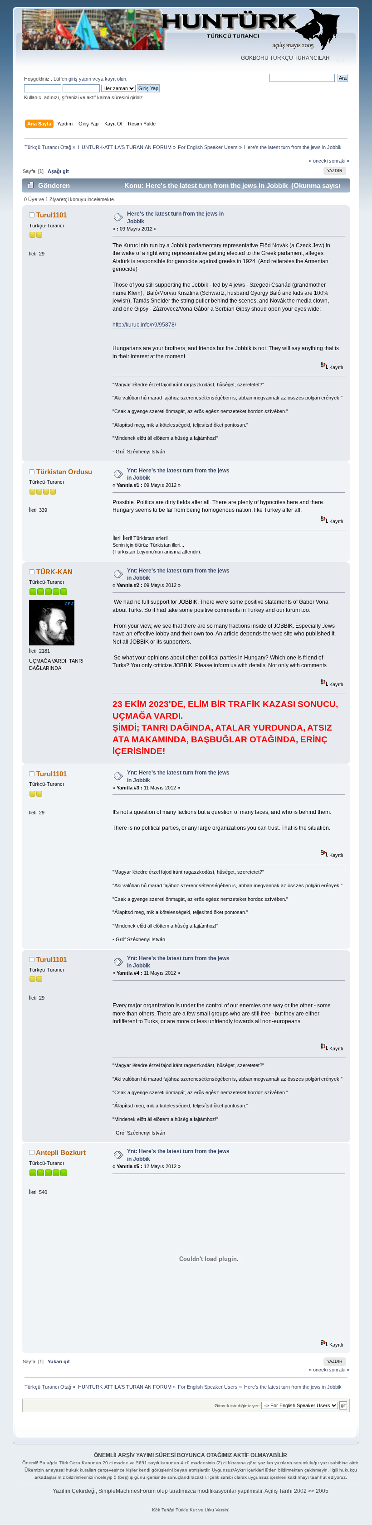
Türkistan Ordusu (64, 472)
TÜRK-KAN (54, 572)
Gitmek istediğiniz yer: (237, 1405)
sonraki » (339, 161)
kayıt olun (115, 79)
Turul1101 (51, 215)
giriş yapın (80, 79)
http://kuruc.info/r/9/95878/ (144, 325)
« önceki (318, 161)
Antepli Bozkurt (61, 1152)
